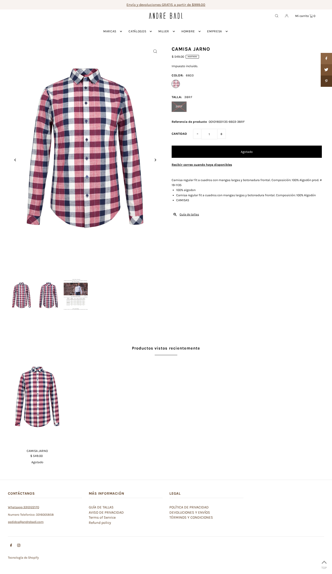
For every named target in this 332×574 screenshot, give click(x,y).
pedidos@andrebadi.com (26, 522)
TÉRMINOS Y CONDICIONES (191, 517)
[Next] (155, 160)
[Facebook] (11, 545)
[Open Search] (277, 15)
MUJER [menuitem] (163, 31)
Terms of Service (102, 517)
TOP (324, 567)
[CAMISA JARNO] (37, 401)
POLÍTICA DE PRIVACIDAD (189, 507)
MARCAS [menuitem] (109, 31)
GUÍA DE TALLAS (101, 507)
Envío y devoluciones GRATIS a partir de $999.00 (165, 4)
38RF (178, 106)
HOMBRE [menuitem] (188, 31)
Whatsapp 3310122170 (23, 507)
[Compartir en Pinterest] (326, 81)
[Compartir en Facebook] (326, 58)
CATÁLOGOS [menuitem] (137, 31)
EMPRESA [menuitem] (214, 31)
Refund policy (100, 522)
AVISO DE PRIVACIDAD (106, 512)
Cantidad (179, 134)
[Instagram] (18, 545)
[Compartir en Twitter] (326, 70)
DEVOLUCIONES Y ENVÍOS (189, 512)
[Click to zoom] (155, 51)
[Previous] (15, 160)
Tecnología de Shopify (23, 558)
